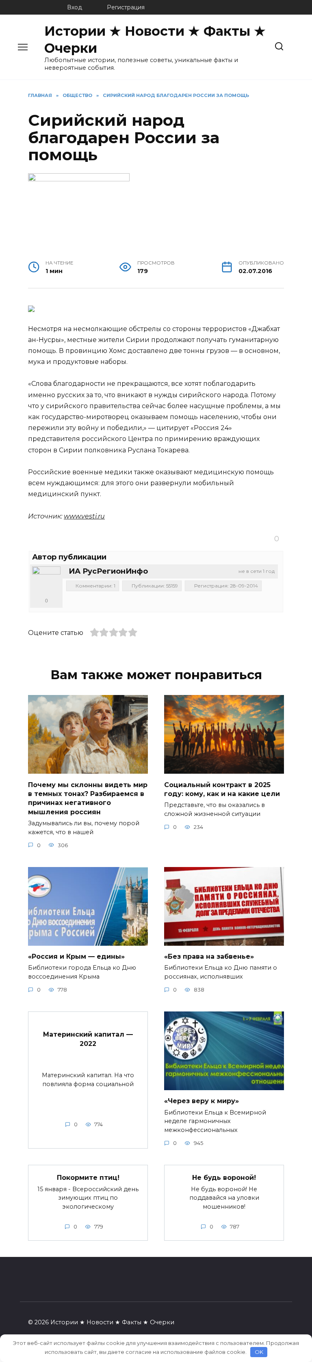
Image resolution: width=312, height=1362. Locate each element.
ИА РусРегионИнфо (108, 571)
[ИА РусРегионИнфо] (46, 580)
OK (259, 1352)
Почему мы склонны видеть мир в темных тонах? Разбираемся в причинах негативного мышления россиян (87, 798)
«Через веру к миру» (201, 1101)
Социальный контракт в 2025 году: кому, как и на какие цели (222, 789)
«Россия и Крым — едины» (76, 956)
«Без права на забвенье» (209, 956)
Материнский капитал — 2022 (88, 1039)
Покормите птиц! (88, 1177)
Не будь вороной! (224, 1177)
